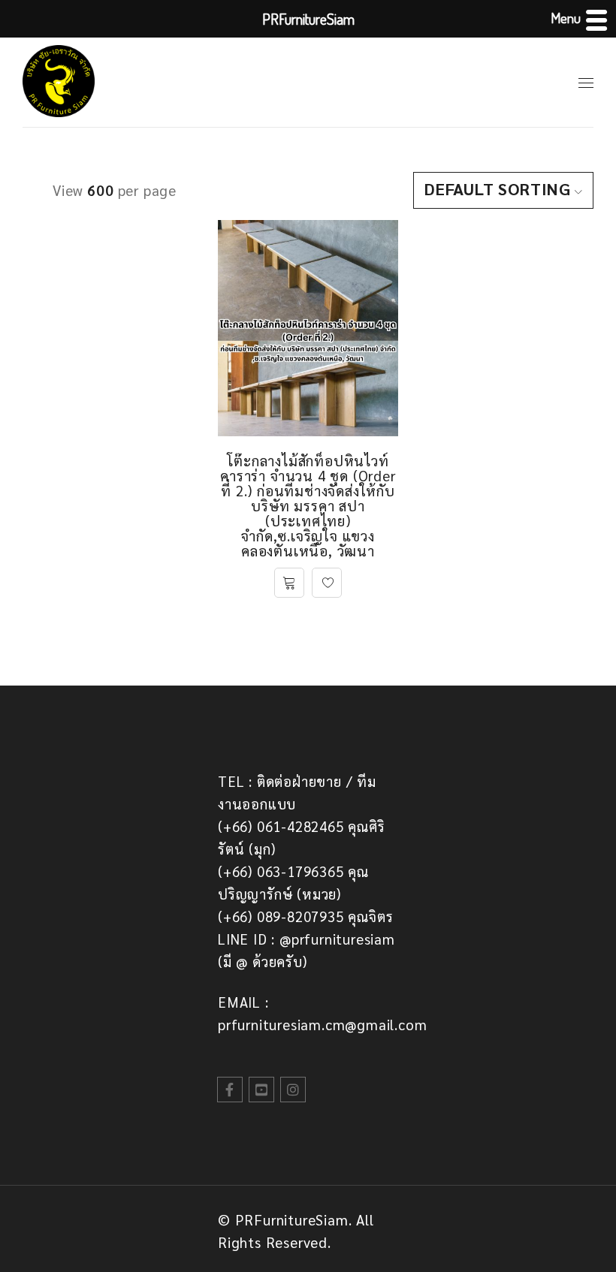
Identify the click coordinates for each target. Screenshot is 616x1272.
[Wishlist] (327, 582)
